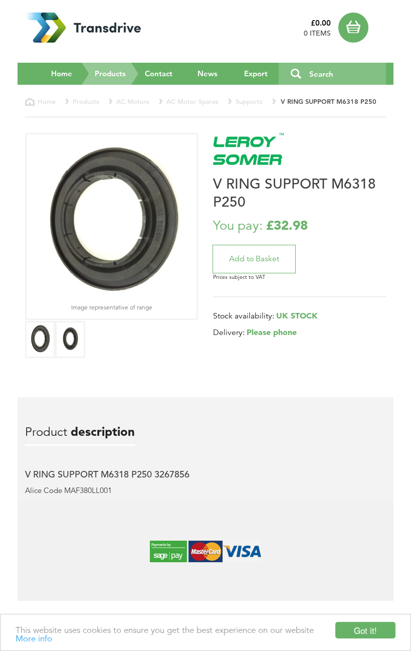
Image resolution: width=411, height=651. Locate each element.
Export (256, 73)
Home (61, 73)
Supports (249, 101)
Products (117, 73)
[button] (254, 259)
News (207, 73)
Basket (362, 28)
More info (34, 638)
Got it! (365, 630)
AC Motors (132, 101)
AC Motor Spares (192, 101)
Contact (158, 73)
